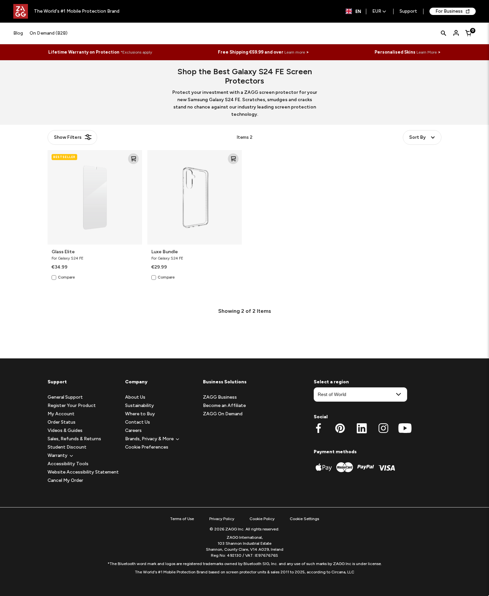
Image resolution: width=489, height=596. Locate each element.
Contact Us (137, 422)
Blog (18, 33)
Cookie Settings (304, 518)
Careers (133, 430)
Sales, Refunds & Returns (74, 439)
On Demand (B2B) (49, 33)
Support (408, 11)
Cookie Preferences (146, 447)
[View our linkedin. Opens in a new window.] (361, 428)
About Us (135, 397)
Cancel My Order (65, 480)
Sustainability (139, 405)
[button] (58, 455)
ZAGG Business (220, 397)
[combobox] (353, 11)
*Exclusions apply (136, 52)
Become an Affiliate (224, 405)
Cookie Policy (261, 518)
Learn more (294, 52)
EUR (376, 11)
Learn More (426, 52)
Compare (66, 277)
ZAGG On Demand (223, 414)
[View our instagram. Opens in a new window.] (383, 428)
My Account (61, 414)
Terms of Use (182, 518)
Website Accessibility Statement (83, 472)
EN (358, 11)
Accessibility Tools (68, 464)
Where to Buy (140, 414)
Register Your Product (72, 405)
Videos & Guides (65, 430)
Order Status (62, 422)
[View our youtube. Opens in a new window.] (405, 428)
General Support (65, 397)
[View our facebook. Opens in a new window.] (318, 428)
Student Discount (67, 447)
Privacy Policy (221, 518)
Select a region (331, 382)
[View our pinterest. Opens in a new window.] (340, 428)
